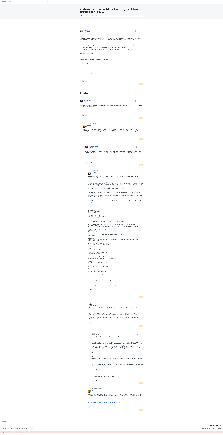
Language (210, 1)
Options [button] (140, 21)
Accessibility (26, 428)
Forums (20, 1)
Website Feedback (32, 428)
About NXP (4, 425)
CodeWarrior (87, 6)
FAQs (216, 1)
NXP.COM (44, 1)
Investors (15, 425)
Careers (10, 425)
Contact (25, 425)
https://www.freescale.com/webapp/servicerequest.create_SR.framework (104, 402)
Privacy (3, 428)
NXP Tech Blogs (37, 1)
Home (81, 6)
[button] (135, 31)
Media (20, 425)
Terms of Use (7, 428)
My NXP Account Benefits (35, 425)
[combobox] (116, 15)
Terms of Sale (12, 428)
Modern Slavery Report (19, 428)
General (87, 67)
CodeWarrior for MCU (96, 6)
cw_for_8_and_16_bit (88, 73)
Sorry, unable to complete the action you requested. (13, 432)
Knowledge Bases (28, 1)
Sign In (220, 1)
